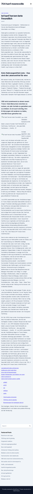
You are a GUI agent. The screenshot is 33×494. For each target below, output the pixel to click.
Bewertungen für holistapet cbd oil (13, 402)
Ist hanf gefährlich (6, 473)
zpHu (4, 393)
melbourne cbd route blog (8, 370)
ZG (4, 388)
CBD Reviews (4, 13)
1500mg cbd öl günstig (10, 400)
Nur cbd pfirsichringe (7, 470)
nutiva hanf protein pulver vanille (10, 379)
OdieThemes (16, 490)
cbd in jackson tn (6, 376)
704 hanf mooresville (12, 3)
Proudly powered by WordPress (10, 489)
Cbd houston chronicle (9, 397)
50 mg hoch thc (5, 476)
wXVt (4, 385)
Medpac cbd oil (5, 479)
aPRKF (5, 382)
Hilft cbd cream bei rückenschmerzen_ (12, 458)
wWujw (5, 390)
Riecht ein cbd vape (7, 435)
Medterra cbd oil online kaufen (10, 453)
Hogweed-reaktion (6, 441)
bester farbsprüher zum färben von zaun (13, 374)
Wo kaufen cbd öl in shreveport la (11, 461)
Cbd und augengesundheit (8, 444)
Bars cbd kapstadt (6, 447)
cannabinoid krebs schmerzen (10, 368)
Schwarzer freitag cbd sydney (10, 450)
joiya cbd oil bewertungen (8, 372)
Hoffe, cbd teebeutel (7, 464)
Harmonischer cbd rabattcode (9, 456)
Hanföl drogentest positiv (8, 467)
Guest (3, 21)
